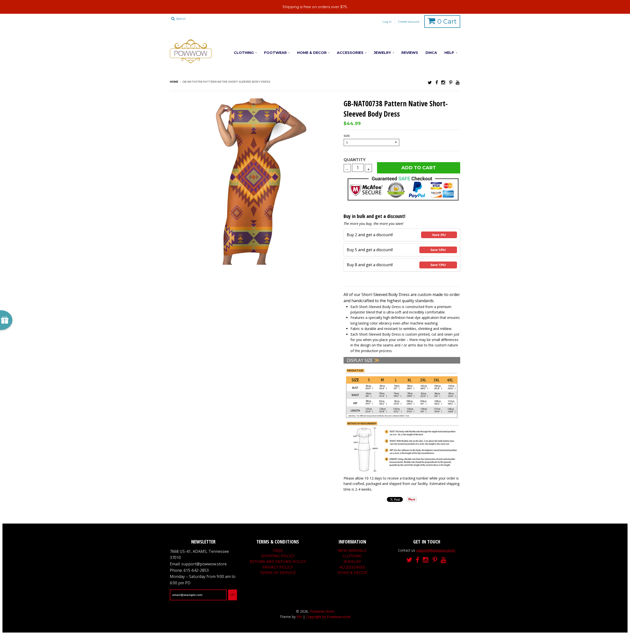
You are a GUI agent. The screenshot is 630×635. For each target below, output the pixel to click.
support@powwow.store (435, 550)
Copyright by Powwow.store (328, 616)
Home (174, 81)
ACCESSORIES (350, 52)
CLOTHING (244, 52)
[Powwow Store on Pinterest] (450, 82)
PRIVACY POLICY (277, 567)
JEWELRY (382, 52)
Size (347, 136)
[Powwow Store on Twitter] (430, 82)
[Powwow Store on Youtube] (458, 82)
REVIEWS (409, 52)
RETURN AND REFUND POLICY (278, 561)
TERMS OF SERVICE (278, 573)
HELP (449, 52)
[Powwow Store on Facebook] (436, 82)
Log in (387, 21)
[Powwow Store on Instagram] (443, 82)
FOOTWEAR (275, 52)
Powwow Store (322, 611)
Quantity (354, 159)
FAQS (278, 550)
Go (233, 594)
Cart (447, 21)
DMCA (431, 52)
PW (299, 616)
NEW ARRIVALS (352, 550)
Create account (409, 21)
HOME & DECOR (312, 52)
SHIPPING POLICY (278, 556)
